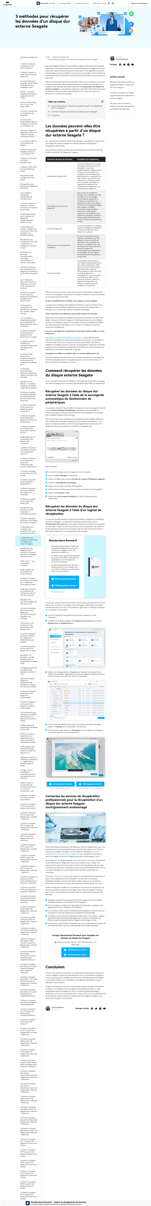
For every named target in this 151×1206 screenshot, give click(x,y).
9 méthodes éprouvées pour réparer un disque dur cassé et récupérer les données (28, 373)
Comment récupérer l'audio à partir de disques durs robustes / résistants (28, 1100)
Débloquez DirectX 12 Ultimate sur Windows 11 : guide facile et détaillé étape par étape (28, 761)
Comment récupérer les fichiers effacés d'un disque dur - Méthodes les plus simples (28, 638)
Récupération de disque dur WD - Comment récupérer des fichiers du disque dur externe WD (28, 552)
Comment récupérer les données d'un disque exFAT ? (28, 482)
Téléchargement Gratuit (62, 784)
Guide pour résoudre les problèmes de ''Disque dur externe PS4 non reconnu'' (28, 592)
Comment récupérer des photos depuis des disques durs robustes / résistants (28, 1121)
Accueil (48, 57)
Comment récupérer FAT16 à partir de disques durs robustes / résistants (28, 816)
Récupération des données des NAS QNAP (27, 178)
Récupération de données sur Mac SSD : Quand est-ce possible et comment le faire (28, 244)
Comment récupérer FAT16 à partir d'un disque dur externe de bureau (28, 1142)
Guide (104, 3)
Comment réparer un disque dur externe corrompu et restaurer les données (28, 207)
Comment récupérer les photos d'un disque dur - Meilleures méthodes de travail (28, 581)
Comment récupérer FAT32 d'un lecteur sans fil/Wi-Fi (28, 798)
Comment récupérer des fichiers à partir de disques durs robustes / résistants (28, 1132)
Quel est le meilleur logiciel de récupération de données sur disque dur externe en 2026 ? (28, 683)
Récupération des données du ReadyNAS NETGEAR (29, 186)
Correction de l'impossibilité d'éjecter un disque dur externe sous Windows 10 (28, 123)
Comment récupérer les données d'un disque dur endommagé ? (28, 694)
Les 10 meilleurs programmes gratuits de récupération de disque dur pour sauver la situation (29, 322)
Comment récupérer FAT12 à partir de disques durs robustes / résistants (28, 827)
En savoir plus (57, 592)
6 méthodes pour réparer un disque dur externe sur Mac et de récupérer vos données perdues (28, 231)
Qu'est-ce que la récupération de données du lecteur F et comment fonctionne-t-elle (28, 787)
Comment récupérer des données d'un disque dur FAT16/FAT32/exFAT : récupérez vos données (28, 613)
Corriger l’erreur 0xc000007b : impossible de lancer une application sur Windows (28, 774)
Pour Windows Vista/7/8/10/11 (60, 788)
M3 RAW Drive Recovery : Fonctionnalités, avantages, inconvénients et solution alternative (27, 257)
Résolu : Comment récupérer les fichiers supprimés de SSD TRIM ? (28, 95)
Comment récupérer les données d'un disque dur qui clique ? (28, 649)
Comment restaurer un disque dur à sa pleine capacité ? (27, 66)
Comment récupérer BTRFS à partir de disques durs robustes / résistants (28, 859)
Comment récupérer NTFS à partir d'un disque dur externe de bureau (28, 1174)
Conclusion (55, 115)
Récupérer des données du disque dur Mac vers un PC (28, 602)
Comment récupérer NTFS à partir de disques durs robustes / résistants (28, 848)
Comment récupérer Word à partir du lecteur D (28, 1022)
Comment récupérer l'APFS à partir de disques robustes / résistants (28, 837)
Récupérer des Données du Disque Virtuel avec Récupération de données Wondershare (122, 106)
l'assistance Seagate (61, 876)
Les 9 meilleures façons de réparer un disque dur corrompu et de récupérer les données (28, 284)
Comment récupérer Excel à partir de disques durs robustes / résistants (28, 1053)
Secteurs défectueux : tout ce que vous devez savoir (28, 105)
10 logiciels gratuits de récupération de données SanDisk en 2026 (28, 671)
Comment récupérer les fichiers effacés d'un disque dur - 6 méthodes (28, 491)
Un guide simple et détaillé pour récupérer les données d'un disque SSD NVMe (28, 345)
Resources (96, 3)
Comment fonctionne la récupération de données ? (28, 113)
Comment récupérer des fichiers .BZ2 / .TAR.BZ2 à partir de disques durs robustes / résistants (28, 943)
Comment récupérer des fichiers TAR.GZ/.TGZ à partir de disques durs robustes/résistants (28, 956)
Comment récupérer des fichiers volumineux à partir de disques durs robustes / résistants (28, 1088)
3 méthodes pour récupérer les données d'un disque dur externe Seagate (28, 541)
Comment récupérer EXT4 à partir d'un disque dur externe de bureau (28, 1196)
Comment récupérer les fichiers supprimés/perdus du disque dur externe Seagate (122, 95)
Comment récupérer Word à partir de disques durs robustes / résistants (28, 1042)
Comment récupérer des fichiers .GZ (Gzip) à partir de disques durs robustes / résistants (28, 968)
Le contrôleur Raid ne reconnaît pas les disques (28, 143)
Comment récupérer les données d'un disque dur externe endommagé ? (28, 705)
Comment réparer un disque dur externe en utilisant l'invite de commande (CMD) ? (28, 133)
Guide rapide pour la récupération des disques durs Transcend (27, 440)
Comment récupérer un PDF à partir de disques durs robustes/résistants (28, 1012)
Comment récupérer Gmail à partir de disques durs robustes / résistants (28, 910)
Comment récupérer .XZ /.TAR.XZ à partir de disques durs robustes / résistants (28, 931)
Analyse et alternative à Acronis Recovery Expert (28, 169)
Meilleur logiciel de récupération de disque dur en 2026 (29, 727)
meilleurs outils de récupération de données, (65, 338)
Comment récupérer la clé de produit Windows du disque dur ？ (29, 56)
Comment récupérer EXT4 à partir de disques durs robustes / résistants (28, 869)
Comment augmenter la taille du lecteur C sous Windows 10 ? (28, 152)
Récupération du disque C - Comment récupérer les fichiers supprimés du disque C (28, 385)
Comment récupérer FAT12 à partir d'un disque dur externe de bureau (28, 1153)
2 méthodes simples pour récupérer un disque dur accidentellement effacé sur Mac (28, 218)
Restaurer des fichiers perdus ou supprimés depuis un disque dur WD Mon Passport (122, 84)
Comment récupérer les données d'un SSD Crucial (28, 473)
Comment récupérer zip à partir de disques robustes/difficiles (28, 1002)
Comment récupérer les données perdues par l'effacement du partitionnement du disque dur (28, 396)
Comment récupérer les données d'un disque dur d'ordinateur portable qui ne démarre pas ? (29, 297)
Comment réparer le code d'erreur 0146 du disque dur (28, 75)
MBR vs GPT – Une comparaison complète (27, 563)
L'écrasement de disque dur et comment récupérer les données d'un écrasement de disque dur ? (28, 359)
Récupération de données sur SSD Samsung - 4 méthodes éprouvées (28, 511)
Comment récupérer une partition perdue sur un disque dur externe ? (28, 451)
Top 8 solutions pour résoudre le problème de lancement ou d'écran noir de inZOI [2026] (28, 717)
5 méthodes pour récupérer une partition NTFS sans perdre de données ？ (28, 530)
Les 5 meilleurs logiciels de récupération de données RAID (26, 196)
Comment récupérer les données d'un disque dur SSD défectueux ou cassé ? (28, 334)
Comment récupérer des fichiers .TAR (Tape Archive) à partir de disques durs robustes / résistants (28, 981)
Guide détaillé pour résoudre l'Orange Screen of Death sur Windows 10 (28, 750)
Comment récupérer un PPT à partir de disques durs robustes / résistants (28, 1031)
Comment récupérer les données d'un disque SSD (28, 501)
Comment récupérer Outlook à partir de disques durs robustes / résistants (28, 921)
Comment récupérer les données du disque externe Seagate (74, 112)
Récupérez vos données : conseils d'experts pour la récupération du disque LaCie (29, 659)
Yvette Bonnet (58, 1007)
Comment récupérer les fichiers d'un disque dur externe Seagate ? (28, 520)
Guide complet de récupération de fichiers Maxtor (27, 572)
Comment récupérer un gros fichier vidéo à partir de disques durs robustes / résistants (28, 1063)
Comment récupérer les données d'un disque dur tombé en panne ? (28, 429)
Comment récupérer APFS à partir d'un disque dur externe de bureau (28, 1164)
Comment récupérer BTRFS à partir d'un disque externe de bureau (28, 1185)
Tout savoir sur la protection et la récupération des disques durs (26, 626)
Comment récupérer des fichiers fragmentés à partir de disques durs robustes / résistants (28, 1075)
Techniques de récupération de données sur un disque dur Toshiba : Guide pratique (28, 309)
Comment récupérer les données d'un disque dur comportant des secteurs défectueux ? (28, 462)
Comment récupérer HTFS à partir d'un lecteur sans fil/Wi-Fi (28, 806)
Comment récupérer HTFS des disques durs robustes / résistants (29, 890)
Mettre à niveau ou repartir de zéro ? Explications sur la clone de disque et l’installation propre (27, 738)
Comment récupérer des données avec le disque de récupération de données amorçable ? (29, 271)
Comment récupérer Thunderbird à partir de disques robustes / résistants (28, 899)
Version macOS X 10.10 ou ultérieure (90, 788)
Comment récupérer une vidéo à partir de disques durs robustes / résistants (28, 1110)
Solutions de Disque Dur (61, 57)
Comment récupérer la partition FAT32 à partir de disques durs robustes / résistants (28, 880)
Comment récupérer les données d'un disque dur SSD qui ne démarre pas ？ (28, 419)
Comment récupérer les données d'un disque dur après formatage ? (28, 408)
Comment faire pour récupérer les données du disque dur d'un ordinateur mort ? (28, 84)
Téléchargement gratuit (65, 579)
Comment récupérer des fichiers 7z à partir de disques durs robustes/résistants (28, 993)
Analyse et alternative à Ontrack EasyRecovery (28, 160)
